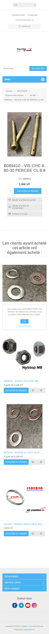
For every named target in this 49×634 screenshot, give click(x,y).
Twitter (21, 605)
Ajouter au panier (27, 191)
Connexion (32, 15)
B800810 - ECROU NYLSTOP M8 (21, 381)
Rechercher (38, 68)
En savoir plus (25, 326)
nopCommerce (29, 630)
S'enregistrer (18, 15)
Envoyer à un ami (19, 214)
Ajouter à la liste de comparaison (20, 207)
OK (24, 321)
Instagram (34, 605)
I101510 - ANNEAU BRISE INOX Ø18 (23, 524)
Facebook (14, 605)
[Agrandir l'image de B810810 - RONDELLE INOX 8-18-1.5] (24, 283)
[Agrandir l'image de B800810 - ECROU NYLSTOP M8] (24, 355)
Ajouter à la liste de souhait (24, 200)
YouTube (27, 605)
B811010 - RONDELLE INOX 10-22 (21, 452)
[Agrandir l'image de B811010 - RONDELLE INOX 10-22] (24, 426)
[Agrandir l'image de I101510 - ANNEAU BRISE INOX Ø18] (24, 498)
